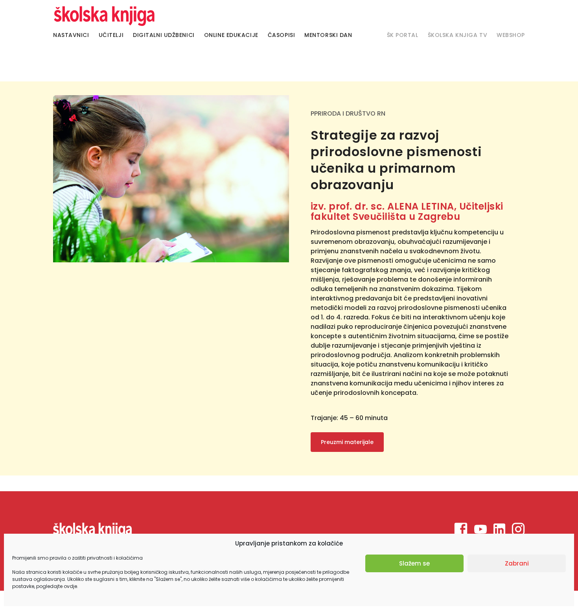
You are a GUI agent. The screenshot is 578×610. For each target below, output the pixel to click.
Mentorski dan (328, 35)
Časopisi (281, 35)
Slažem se (414, 563)
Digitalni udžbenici (164, 35)
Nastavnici (71, 35)
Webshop (511, 35)
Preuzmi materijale (347, 442)
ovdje (70, 586)
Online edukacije (231, 35)
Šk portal (402, 35)
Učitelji (111, 35)
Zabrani (517, 563)
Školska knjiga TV (458, 35)
